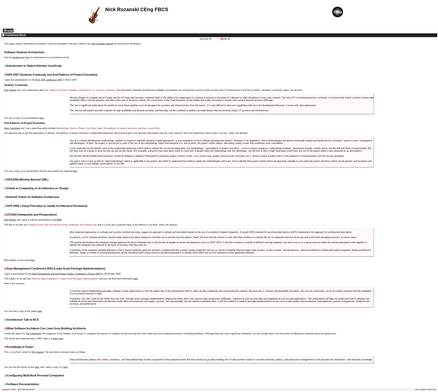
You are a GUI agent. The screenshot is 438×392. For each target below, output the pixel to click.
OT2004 (58, 220)
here (41, 118)
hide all (226, 38)
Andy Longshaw (12, 128)
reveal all (206, 38)
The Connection (33, 333)
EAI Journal (37, 352)
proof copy (58, 338)
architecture (18, 57)
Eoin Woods (10, 90)
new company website (102, 43)
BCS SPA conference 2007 (48, 80)
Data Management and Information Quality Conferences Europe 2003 (66, 274)
